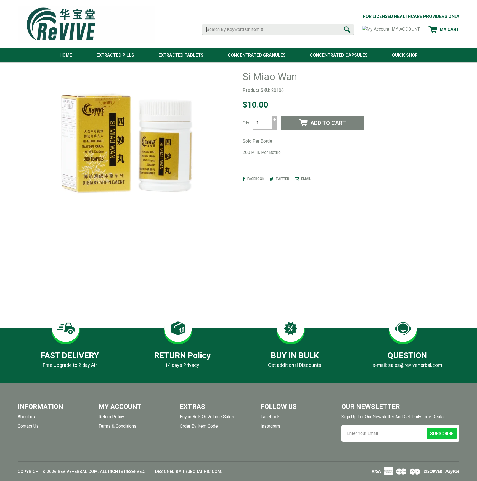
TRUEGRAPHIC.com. (202, 471)
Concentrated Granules (257, 55)
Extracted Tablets (180, 55)
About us (26, 416)
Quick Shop (405, 55)
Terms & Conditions (117, 426)
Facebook (270, 416)
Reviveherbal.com (78, 471)
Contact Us (28, 426)
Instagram (270, 426)
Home (66, 55)
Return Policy (111, 416)
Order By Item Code (199, 426)
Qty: (246, 123)
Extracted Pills (115, 55)
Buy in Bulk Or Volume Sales (207, 416)
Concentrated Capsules (339, 55)
